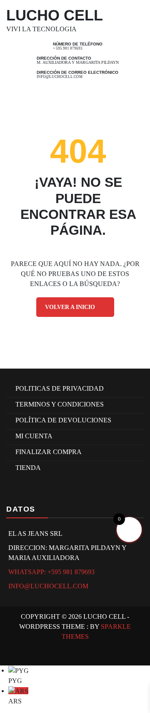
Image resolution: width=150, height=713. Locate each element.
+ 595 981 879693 (67, 48)
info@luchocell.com (59, 77)
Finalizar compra (48, 451)
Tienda (28, 467)
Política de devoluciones (63, 420)
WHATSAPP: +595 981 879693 (51, 571)
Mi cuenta (33, 435)
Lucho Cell (54, 15)
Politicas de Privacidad (59, 388)
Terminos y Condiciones (59, 404)
